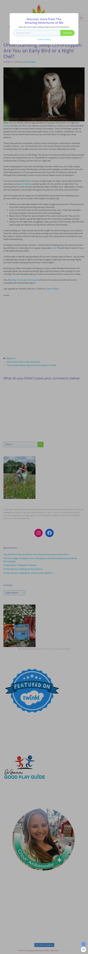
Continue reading (44, 39)
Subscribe (67, 33)
